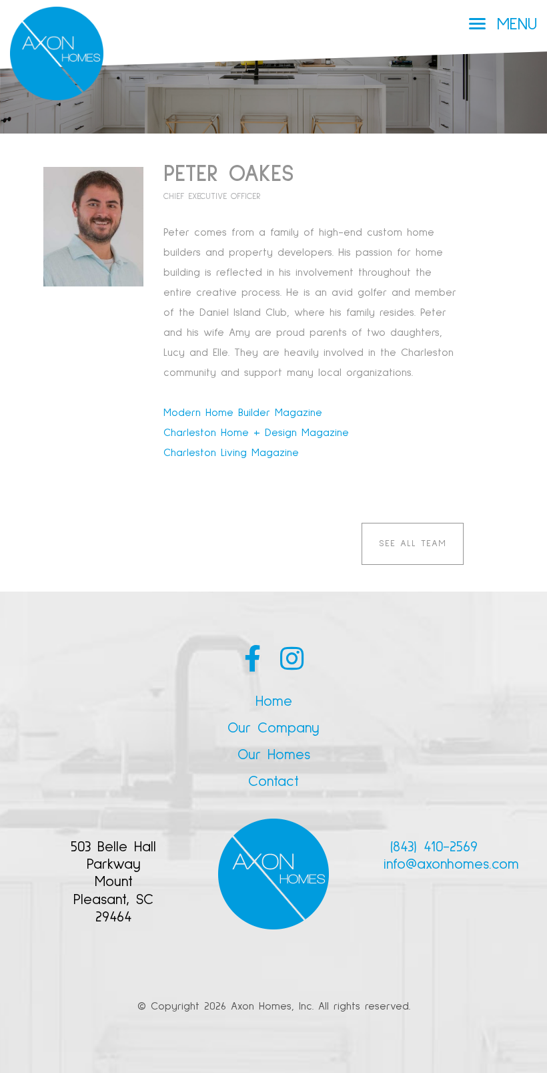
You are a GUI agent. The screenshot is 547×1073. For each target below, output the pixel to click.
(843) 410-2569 (434, 847)
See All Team (412, 543)
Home (273, 701)
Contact (273, 782)
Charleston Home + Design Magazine (256, 432)
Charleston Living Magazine (231, 452)
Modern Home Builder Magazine (242, 412)
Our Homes (273, 755)
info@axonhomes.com (451, 864)
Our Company (273, 728)
